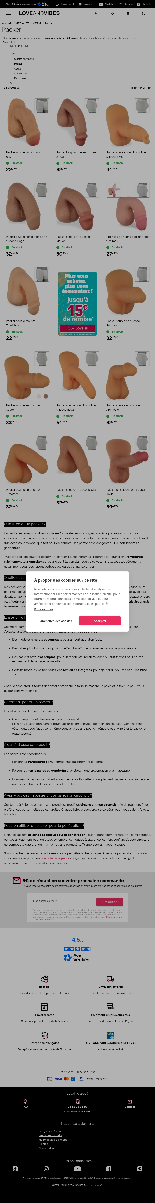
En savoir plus (43, 609)
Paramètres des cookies (55, 620)
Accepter (100, 620)
